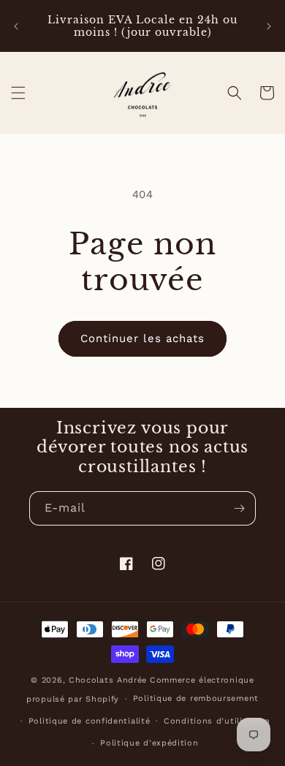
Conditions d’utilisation (217, 721)
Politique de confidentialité (89, 721)
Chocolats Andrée (108, 680)
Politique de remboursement (196, 698)
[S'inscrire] (239, 508)
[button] (18, 93)
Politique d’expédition (149, 743)
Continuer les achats (142, 338)
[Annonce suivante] (269, 26)
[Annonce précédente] (16, 26)
